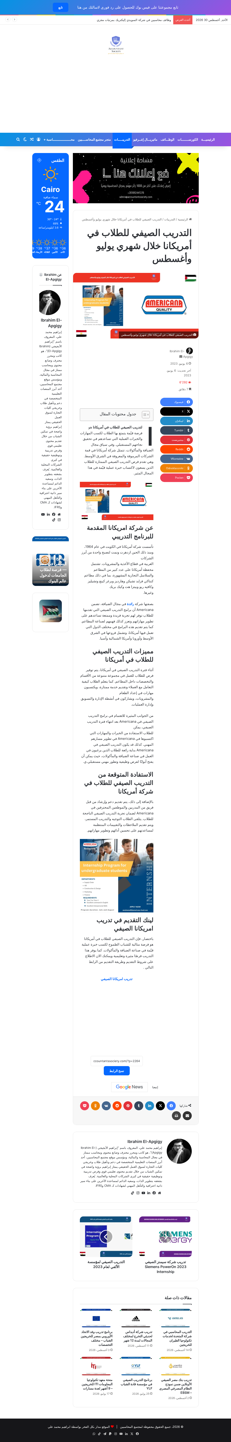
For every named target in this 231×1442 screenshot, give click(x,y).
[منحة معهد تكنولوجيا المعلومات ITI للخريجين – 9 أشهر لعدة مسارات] (96, 1366)
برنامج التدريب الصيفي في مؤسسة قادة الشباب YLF (136, 1384)
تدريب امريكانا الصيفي (116, 979)
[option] (50, 561)
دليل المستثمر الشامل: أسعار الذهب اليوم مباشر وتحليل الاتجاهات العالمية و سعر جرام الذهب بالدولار (51, 563)
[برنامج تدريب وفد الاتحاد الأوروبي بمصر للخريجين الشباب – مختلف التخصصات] (96, 1318)
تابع (60, 7)
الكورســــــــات (188, 139)
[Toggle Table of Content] (144, 414)
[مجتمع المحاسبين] (115, 45)
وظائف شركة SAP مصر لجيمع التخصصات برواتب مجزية (136, 20)
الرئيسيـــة (208, 139)
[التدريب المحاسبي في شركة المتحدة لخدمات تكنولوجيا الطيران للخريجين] (175, 1318)
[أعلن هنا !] (136, 178)
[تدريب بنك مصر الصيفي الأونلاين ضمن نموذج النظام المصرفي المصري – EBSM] (175, 1366)
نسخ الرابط (116, 1071)
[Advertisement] (115, 96)
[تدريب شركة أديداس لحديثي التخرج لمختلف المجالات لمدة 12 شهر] (135, 1318)
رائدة (130, 604)
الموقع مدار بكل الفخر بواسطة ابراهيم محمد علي (79, 1426)
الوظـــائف (167, 139)
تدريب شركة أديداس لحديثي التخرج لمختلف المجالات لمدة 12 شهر (137, 1336)
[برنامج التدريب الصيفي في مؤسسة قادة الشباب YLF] (135, 1366)
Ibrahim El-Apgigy (144, 1141)
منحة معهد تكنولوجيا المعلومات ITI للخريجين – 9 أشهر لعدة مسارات (97, 1384)
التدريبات (169, 219)
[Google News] (129, 1087)
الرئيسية (183, 219)
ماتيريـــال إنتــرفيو (145, 139)
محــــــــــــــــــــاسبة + (59, 139)
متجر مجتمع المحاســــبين (94, 139)
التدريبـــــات (122, 139)
